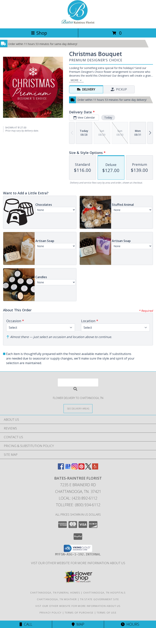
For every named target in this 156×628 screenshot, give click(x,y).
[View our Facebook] (61, 468)
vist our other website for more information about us (78, 563)
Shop (41, 33)
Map (79, 624)
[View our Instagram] (75, 468)
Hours (132, 624)
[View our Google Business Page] (68, 468)
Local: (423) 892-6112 (78, 498)
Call (27, 624)
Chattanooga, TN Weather (57, 599)
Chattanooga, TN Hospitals (104, 592)
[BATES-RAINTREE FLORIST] (78, 23)
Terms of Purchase (79, 612)
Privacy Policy (50, 612)
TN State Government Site (99, 599)
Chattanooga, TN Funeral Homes (55, 592)
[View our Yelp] (95, 468)
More (74, 80)
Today (108, 117)
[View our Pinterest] (81, 468)
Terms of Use (106, 612)
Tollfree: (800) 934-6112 (78, 504)
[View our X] (88, 468)
